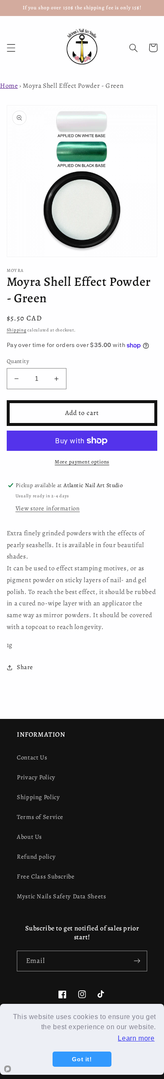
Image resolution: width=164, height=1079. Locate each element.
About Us (29, 836)
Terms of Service (40, 817)
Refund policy (36, 856)
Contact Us (32, 757)
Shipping (16, 330)
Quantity (18, 361)
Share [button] (25, 667)
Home (9, 85)
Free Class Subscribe (46, 876)
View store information (48, 508)
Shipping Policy (38, 797)
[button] (11, 47)
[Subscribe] (137, 961)
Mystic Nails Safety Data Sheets (61, 896)
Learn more (136, 1038)
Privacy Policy (36, 777)
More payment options (82, 461)
